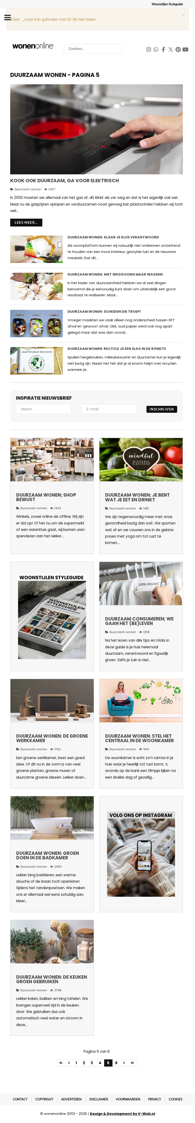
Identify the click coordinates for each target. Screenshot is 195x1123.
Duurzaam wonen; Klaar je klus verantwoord (113, 237)
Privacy (154, 1099)
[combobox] (92, 49)
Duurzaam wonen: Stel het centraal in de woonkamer (139, 738)
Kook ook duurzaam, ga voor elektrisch (64, 180)
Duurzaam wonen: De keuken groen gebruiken (51, 979)
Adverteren (71, 1099)
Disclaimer (98, 1099)
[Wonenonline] (33, 45)
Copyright (44, 1099)
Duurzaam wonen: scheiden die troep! (104, 311)
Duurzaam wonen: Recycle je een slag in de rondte (117, 348)
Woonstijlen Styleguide (167, 4)
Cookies (175, 1099)
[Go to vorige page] (69, 1063)
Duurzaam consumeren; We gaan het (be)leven (139, 621)
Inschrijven (162, 409)
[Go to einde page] (132, 1063)
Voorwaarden (128, 1099)
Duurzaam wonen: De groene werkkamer (52, 738)
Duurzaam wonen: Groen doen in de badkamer (47, 855)
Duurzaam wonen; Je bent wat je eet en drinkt (137, 497)
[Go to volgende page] (124, 1063)
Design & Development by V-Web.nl (122, 1113)
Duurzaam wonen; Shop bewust (46, 497)
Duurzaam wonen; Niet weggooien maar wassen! (115, 274)
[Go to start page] (60, 1063)
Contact (20, 1099)
